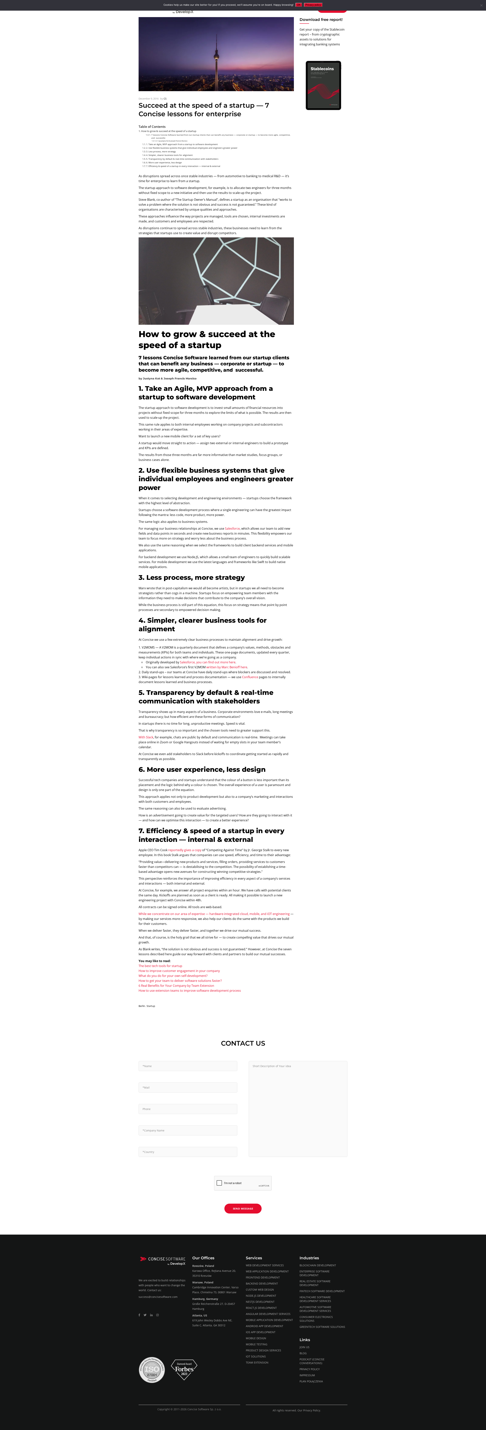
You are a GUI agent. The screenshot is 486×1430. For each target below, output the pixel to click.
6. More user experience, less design (164, 162)
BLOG (303, 1353)
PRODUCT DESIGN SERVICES (263, 1350)
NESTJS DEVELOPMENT (260, 1302)
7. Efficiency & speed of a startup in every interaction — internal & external (183, 166)
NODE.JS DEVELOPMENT (261, 1295)
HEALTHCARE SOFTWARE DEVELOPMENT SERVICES (315, 1299)
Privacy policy (313, 4)
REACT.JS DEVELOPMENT (261, 1308)
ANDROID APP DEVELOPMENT (264, 1326)
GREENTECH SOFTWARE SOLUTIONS (322, 1327)
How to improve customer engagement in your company (179, 971)
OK (299, 4)
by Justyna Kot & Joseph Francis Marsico (173, 141)
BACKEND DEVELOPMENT (262, 1283)
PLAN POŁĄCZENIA (311, 1381)
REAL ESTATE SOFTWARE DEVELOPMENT (315, 1283)
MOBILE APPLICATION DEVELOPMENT (269, 1320)
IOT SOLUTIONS (256, 1356)
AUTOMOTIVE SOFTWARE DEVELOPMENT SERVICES (315, 1309)
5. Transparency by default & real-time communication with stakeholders (182, 158)
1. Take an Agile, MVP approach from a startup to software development (182, 144)
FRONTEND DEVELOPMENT (263, 1277)
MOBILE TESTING (256, 1344)
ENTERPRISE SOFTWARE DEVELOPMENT (315, 1273)
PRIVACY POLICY (310, 1369)
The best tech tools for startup (160, 966)
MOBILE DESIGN (256, 1338)
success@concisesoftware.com (158, 1297)
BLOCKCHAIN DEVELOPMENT (318, 1265)
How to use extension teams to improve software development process (190, 990)
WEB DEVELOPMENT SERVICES (265, 1265)
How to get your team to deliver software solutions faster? (180, 981)
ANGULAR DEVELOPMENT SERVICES (268, 1314)
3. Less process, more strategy (161, 151)
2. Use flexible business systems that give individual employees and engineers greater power (191, 147)
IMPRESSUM (307, 1375)
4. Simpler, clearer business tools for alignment (169, 155)
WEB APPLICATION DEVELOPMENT (267, 1271)
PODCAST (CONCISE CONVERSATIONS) (312, 1361)
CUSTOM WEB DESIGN (260, 1289)
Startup (151, 1006)
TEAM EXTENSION (257, 1362)
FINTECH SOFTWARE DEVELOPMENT (322, 1291)
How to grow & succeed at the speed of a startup (168, 131)
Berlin (142, 1006)
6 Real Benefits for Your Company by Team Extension (176, 986)
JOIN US (304, 1347)
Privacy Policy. (312, 1410)
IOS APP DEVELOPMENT (260, 1332)
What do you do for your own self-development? (173, 976)
